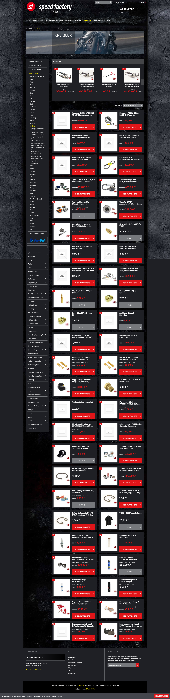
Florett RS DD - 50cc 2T (37, 132)
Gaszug (30, 327)
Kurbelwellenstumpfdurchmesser (38, 335)
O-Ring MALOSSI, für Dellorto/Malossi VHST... (82, 336)
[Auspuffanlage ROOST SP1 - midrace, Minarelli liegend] (64, 75)
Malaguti (33, 174)
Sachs (32, 204)
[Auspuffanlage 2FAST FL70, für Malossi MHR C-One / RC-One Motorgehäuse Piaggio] (109, 187)
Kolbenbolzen (33, 353)
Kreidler (32, 126)
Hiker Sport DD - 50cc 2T (37, 158)
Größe (30, 268)
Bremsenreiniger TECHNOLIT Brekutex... (128, 558)
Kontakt (71, 660)
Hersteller (31, 256)
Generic (32, 109)
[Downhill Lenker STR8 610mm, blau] (109, 342)
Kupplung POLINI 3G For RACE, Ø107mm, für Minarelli (129, 114)
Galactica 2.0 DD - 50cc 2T (38, 143)
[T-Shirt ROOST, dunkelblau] (109, 520)
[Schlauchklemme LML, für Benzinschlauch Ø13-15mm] (62, 276)
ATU (31, 85)
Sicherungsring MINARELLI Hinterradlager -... (83, 469)
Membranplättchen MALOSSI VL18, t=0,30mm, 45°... (130, 403)
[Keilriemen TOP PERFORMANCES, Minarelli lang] (109, 165)
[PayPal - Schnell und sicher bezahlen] (37, 240)
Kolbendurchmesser (35, 357)
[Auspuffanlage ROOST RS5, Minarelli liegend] (86, 75)
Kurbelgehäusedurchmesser (38, 376)
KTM (31, 166)
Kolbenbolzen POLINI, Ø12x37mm (128, 536)
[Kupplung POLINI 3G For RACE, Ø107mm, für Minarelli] (109, 120)
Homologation (33, 398)
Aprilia (32, 79)
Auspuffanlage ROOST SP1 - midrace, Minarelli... (64, 85)
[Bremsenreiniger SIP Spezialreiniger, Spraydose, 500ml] (109, 587)
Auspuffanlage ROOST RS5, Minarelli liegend (87, 85)
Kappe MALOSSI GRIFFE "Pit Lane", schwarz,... (82, 447)
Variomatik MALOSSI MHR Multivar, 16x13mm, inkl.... (130, 469)
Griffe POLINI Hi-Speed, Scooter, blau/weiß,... (81, 158)
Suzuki (32, 212)
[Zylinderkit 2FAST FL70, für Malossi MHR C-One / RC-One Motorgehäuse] (62, 187)
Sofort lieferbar (36, 253)
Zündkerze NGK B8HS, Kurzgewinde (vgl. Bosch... (83, 536)
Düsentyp (31, 290)
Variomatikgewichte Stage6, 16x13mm (80, 203)
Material (31, 368)
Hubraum (31, 391)
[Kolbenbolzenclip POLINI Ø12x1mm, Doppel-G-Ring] (109, 498)
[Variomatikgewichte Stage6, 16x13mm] (62, 209)
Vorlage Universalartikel (82, 402)
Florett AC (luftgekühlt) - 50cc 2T (38, 129)
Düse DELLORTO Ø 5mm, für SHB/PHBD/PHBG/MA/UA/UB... (83, 314)
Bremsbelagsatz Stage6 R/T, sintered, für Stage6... (83, 625)
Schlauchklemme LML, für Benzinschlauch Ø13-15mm (83, 270)
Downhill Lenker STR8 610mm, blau (128, 336)
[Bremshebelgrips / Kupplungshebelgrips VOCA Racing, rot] (62, 142)
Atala (31, 82)
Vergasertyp (32, 282)
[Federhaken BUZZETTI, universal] (109, 75)
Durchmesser (33, 324)
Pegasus (33, 188)
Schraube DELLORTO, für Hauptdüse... (129, 381)
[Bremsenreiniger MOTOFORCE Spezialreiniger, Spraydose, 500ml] (62, 587)
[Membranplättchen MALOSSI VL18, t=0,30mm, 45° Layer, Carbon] (109, 409)
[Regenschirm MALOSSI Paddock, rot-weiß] (62, 609)
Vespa (32, 223)
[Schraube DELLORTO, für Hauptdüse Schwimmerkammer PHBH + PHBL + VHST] (109, 387)
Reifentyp (31, 279)
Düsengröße (32, 286)
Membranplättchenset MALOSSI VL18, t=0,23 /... (82, 425)
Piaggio (32, 196)
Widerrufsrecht (73, 668)
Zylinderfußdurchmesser (37, 372)
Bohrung (31, 380)
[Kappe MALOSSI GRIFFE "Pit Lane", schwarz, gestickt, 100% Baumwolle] (62, 453)
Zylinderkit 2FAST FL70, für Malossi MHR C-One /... (83, 181)
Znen (31, 229)
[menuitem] (103, 2)
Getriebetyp (32, 338)
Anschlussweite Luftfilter (37, 294)
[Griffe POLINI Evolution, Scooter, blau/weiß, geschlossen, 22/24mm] (109, 142)
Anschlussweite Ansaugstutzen (38, 297)
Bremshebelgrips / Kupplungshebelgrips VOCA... (81, 136)
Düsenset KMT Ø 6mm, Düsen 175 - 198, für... (81, 358)
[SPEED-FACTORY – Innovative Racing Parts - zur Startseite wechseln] (52, 7)
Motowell (33, 182)
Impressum (71, 673)
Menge (30, 409)
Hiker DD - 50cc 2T (36, 156)
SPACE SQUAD (91, 689)
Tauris (32, 218)
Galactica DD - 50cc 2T (37, 140)
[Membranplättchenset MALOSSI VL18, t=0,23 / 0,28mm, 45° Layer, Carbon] (62, 431)
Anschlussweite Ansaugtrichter (38, 424)
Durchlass (31, 301)
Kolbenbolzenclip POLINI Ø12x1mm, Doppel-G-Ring (129, 492)
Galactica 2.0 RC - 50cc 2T (38, 145)
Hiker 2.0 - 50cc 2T (36, 154)
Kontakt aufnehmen (33, 669)
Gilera (32, 112)
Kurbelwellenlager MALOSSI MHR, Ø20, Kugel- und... (83, 558)
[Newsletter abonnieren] (137, 665)
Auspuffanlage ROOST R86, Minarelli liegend (132, 85)
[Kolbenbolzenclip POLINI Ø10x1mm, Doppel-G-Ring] (62, 520)
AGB (69, 670)
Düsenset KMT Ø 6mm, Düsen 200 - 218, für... (128, 358)
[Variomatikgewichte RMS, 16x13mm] (62, 498)
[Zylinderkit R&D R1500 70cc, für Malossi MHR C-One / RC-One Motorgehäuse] (109, 276)
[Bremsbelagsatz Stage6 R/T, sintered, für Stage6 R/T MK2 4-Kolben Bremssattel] (62, 631)
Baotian (32, 87)
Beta (31, 93)
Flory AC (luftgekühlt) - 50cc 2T (37, 137)
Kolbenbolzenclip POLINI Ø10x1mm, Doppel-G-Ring (82, 514)
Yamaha (32, 226)
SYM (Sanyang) (35, 215)
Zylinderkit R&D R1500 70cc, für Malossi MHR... (129, 270)
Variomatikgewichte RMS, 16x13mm (83, 492)
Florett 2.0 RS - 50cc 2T (37, 134)
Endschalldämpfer (34, 394)
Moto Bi (32, 179)
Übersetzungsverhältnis (36, 342)
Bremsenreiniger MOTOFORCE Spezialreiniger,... (79, 580)
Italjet (32, 120)
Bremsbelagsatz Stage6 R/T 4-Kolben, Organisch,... (130, 625)
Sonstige (33, 207)
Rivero (32, 201)
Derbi (32, 104)
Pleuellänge (32, 331)
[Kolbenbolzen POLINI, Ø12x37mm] (109, 542)
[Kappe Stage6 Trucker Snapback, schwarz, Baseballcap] (62, 387)
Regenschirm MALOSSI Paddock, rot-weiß (81, 603)
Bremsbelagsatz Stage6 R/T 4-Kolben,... (129, 603)
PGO (31, 193)
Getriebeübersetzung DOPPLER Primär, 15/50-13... (82, 225)
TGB (31, 221)
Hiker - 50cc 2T (35, 151)
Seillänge (31, 309)
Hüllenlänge (32, 305)
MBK (31, 177)
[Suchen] (110, 1)
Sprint (32, 210)
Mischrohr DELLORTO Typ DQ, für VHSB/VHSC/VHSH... (83, 292)
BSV (31, 96)
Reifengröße (32, 271)
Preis (30, 260)
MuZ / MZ (33, 185)
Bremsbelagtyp (33, 346)
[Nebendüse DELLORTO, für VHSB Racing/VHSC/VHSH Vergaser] (109, 231)
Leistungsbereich (34, 387)
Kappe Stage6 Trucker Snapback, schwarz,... (81, 381)
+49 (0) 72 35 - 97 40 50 (34, 657)
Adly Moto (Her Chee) (37, 76)
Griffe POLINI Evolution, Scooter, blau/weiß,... (129, 136)
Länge (30, 417)
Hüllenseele (32, 320)
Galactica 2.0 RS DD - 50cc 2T (38, 148)
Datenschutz (72, 665)
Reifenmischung (33, 275)
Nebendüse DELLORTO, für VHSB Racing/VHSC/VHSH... (130, 225)
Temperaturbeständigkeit (37, 406)
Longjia (32, 171)
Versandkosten (81, 685)
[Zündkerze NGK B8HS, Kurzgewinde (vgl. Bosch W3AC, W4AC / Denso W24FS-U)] (62, 542)
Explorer (33, 107)
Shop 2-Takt (33, 73)
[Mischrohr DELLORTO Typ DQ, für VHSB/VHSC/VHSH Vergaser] (62, 298)
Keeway (32, 123)
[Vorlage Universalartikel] (62, 409)
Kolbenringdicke (34, 365)
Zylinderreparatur (36, 69)
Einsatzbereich (33, 402)
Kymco (32, 168)
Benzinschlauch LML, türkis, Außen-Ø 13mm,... (129, 247)
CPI (31, 98)
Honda (32, 115)
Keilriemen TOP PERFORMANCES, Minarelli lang (130, 158)
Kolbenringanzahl (34, 361)
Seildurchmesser (34, 312)
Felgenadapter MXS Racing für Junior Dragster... (130, 425)
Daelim (32, 101)
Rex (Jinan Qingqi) (36, 199)
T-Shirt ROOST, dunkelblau (130, 513)
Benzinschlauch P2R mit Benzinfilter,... (82, 247)
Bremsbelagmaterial (35, 350)
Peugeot (33, 190)
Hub (29, 383)
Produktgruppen (35, 62)
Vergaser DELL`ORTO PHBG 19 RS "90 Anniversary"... (83, 114)
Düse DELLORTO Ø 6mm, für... (129, 292)
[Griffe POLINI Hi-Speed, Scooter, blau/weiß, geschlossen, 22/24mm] (62, 165)
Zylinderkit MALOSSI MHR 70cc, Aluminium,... (130, 447)
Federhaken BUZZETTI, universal (109, 85)
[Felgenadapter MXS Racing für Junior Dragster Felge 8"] (109, 431)
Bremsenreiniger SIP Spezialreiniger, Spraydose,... (128, 580)
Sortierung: (118, 105)
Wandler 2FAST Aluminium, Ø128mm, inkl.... (130, 203)
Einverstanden (161, 696)
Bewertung (32, 428)
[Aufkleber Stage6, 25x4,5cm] (109, 320)
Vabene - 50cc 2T (35, 163)
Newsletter (72, 657)
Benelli (32, 90)
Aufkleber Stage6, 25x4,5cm (126, 314)
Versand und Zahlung (75, 662)
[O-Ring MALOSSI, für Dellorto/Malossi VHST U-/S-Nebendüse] (62, 342)
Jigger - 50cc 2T (35, 161)
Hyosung (33, 118)
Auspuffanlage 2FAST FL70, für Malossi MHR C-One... (129, 181)
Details (82, 216)
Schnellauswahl (35, 65)
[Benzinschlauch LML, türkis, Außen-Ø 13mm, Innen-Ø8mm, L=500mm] (109, 253)
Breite (30, 413)
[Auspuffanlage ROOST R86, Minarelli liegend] (132, 75)
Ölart (30, 421)
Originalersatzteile (36, 233)
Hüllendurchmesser (35, 316)
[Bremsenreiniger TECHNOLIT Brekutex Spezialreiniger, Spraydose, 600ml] (109, 565)
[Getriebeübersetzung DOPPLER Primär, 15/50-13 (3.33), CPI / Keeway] (62, 231)
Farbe (30, 264)
